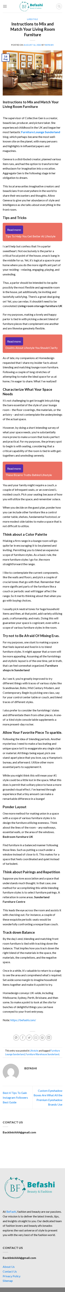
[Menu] (5, 6)
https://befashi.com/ (23, 1020)
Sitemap (8, 1280)
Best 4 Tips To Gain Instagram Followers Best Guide (15, 1097)
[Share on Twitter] (29, 1038)
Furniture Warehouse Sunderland (42, 1054)
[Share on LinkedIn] (49, 1038)
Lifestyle (32, 19)
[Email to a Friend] (36, 1038)
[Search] (59, 6)
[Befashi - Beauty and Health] (32, 6)
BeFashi (11, 1211)
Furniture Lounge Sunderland (40, 132)
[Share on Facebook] (23, 1038)
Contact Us (10, 1271)
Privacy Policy (11, 1276)
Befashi (49, 45)
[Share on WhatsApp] (16, 1038)
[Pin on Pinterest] (42, 1038)
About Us (9, 1266)
